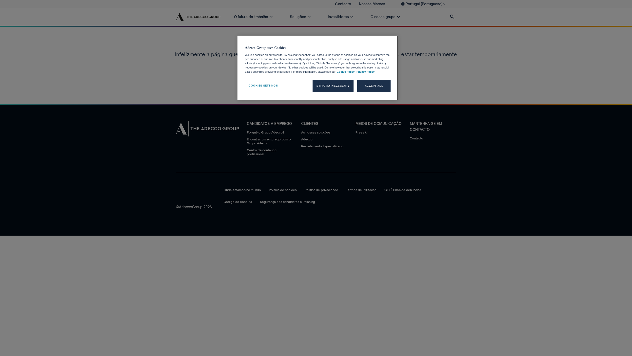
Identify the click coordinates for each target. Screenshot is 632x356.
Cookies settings (263, 85)
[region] (317, 68)
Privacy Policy (365, 71)
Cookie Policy (346, 71)
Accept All (374, 85)
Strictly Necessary (332, 85)
